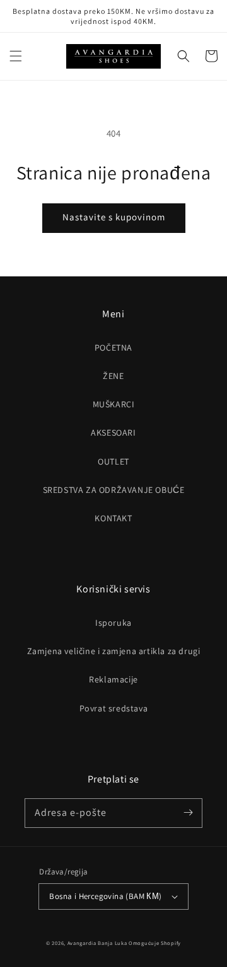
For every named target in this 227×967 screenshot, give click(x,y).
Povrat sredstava (113, 708)
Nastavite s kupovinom (113, 217)
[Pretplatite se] (188, 813)
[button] (16, 56)
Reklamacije (113, 679)
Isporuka (113, 622)
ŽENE (113, 376)
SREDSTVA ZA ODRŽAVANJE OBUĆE (114, 489)
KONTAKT (113, 518)
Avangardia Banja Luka (97, 942)
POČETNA (113, 347)
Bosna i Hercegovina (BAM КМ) (105, 896)
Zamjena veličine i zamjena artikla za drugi (114, 651)
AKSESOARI (113, 432)
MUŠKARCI (114, 404)
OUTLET (113, 461)
